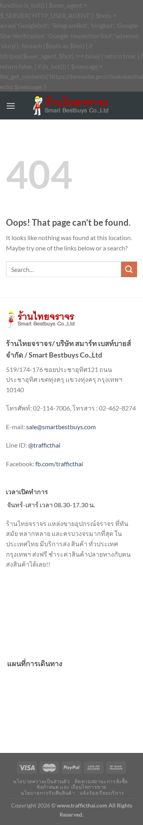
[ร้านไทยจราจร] (71, 106)
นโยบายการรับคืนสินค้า (48, 793)
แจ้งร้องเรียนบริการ (102, 793)
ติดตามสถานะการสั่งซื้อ (101, 781)
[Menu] (10, 105)
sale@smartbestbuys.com (61, 426)
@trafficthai (44, 445)
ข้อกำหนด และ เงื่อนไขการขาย (71, 787)
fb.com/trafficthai (59, 463)
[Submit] (129, 269)
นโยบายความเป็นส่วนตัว (41, 781)
